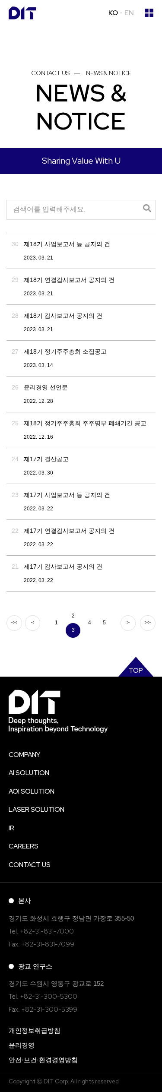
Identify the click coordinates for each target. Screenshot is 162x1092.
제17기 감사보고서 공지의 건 (63, 566)
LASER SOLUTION (36, 809)
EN (129, 12)
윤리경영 (22, 1045)
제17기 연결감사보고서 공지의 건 (69, 530)
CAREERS (23, 846)
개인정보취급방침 (34, 1030)
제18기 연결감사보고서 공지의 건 (69, 279)
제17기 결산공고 (46, 459)
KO (113, 12)
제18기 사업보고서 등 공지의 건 (67, 244)
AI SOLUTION (29, 773)
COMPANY (24, 754)
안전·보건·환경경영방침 (43, 1060)
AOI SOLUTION (31, 791)
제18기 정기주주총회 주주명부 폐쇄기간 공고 (85, 423)
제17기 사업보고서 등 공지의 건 (67, 494)
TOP (136, 670)
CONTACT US (30, 865)
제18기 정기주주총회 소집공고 (65, 351)
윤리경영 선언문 (46, 387)
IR (11, 828)
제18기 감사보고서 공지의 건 (63, 315)
